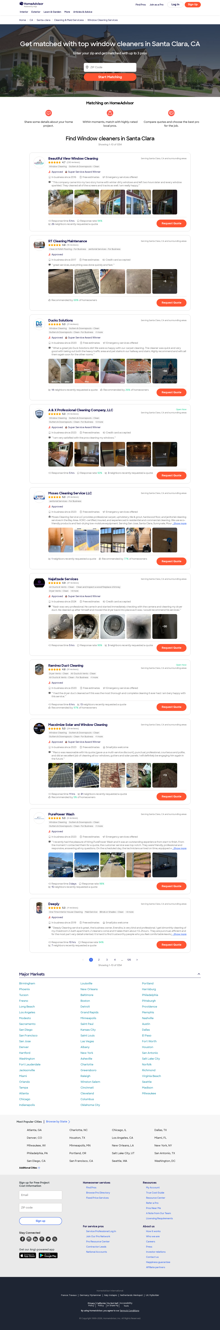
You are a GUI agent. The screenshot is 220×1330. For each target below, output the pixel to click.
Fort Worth (149, 1041)
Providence (149, 1006)
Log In (175, 4)
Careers (150, 1241)
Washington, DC (164, 1161)
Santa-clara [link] (43, 20)
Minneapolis (88, 1018)
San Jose (25, 1041)
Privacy (91, 1304)
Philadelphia (150, 995)
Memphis (148, 1012)
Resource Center (155, 1197)
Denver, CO (34, 1137)
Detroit (85, 1006)
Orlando (24, 1082)
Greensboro (88, 1070)
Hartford (24, 1053)
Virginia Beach (151, 1076)
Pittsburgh (149, 1001)
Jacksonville (27, 1070)
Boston (85, 1001)
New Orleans (89, 989)
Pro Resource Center (98, 1241)
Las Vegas (87, 1041)
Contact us (152, 1257)
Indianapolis (27, 1105)
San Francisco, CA (81, 1161)
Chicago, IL (119, 1130)
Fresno (23, 1001)
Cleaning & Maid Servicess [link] (69, 20)
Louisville (86, 983)
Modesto (25, 1018)
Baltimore (87, 995)
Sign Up (193, 4)
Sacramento (27, 1024)
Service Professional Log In (101, 1231)
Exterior (35, 11)
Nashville (148, 1018)
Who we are (153, 1236)
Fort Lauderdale (30, 1064)
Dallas (146, 1029)
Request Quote (171, 223)
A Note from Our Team (158, 1213)
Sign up (40, 1221)
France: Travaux (69, 1295)
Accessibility (126, 1304)
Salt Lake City (151, 1058)
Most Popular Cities (29, 1121)
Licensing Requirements (159, 1218)
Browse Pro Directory (98, 1192)
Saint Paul (87, 1024)
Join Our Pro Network (98, 1236)
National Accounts (96, 1251)
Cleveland (87, 1093)
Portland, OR (77, 1153)
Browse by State (56, 1121)
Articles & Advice (82, 11)
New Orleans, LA (123, 1145)
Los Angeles (27, 1012)
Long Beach (27, 1006)
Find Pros (91, 1187)
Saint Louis (88, 1035)
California (100, 1304)
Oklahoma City (90, 1105)
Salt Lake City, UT (123, 1153)
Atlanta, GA (34, 1130)
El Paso (146, 1035)
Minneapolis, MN (80, 1145)
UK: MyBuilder (152, 1295)
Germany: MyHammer (90, 1295)
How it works (153, 1231)
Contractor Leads (96, 1246)
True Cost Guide (155, 1192)
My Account (153, 1187)
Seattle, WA (119, 1161)
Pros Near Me (153, 1208)
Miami (23, 1076)
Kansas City (88, 1029)
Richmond (148, 1070)
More (67, 11)
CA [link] (31, 20)
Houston (147, 1047)
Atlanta (24, 1093)
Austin (146, 1024)
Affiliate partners (155, 1267)
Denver (24, 1047)
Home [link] (22, 20)
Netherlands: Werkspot (131, 1295)
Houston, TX (77, 1137)
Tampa (23, 1087)
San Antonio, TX (164, 1153)
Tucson (23, 995)
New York (87, 1053)
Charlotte (87, 1064)
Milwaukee (149, 1093)
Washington (27, 1058)
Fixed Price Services (97, 1197)
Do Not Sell (112, 1304)
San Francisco (28, 1035)
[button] (60, 202)
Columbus (87, 1099)
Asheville (86, 1058)
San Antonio (150, 1053)
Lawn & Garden (52, 11)
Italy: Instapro (110, 1295)
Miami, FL (160, 1137)
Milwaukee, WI (36, 1145)
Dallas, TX (160, 1130)
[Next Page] (137, 960)
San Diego (26, 1029)
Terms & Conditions (129, 1310)
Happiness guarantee (158, 1262)
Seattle (147, 1082)
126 (129, 959)
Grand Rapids (89, 1012)
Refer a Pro (152, 1203)
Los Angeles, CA (122, 1137)
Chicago (24, 1099)
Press (149, 1246)
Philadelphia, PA (37, 1153)
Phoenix (24, 989)
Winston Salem (90, 1082)
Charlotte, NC (78, 1130)
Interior (24, 11)
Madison (147, 1087)
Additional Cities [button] (28, 1167)
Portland (147, 983)
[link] (110, 162)
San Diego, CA (36, 1161)
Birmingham (27, 983)
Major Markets (31, 974)
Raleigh (85, 1076)
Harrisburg (149, 989)
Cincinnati (87, 1087)
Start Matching (110, 77)
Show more (180, 523)
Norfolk (147, 1064)
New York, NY (163, 1145)
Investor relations (156, 1251)
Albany (85, 1047)
